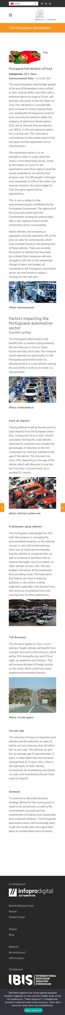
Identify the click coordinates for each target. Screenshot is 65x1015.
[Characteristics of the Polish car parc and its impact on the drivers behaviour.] (2, 507)
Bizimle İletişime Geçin (21, 905)
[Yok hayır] (61, 1001)
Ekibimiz (13, 946)
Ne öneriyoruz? (17, 952)
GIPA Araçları (16, 958)
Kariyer (13, 911)
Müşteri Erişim (17, 917)
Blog (11, 934)
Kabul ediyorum (33, 1010)
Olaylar (13, 929)
